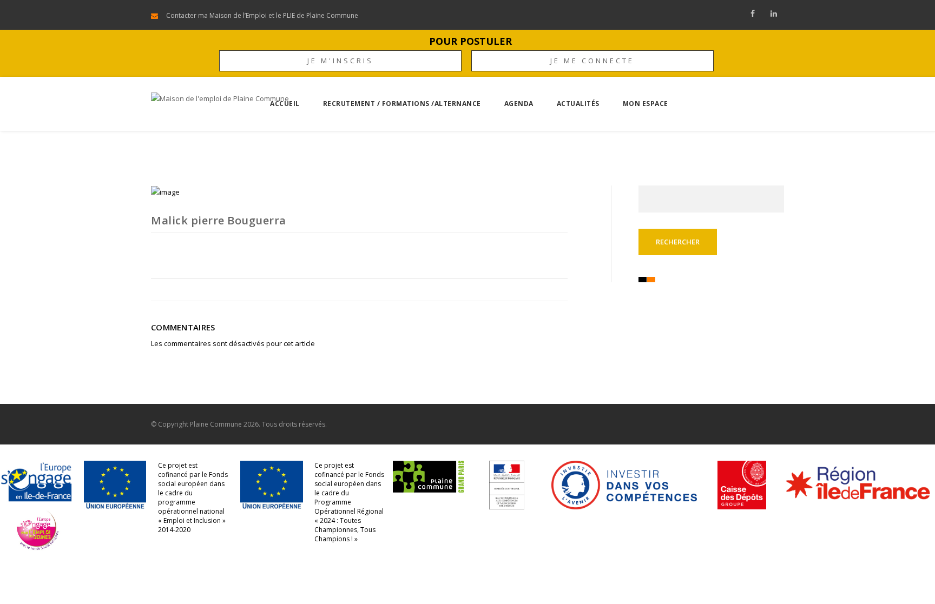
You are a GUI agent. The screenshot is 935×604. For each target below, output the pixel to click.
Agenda (519, 103)
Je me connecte (592, 60)
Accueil (285, 103)
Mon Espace (645, 103)
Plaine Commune (216, 424)
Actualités (578, 103)
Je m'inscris (340, 60)
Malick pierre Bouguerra (218, 220)
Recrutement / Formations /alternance (402, 103)
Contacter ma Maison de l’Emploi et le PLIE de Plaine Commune (262, 15)
